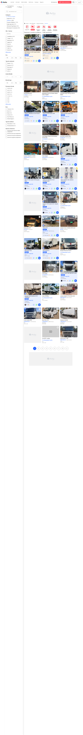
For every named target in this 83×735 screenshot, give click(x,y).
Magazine (41, 2)
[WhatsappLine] (36, 61)
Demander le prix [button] (48, 96)
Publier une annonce (65, 2)
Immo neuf (18, 2)
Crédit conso (31, 2)
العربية (79, 2)
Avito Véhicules (32, 23)
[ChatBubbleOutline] (33, 61)
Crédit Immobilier (24, 2)
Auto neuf (12, 2)
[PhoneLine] (39, 61)
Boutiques (36, 2)
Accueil (27, 23)
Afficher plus (8, 52)
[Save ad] (40, 36)
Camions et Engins (11, 16)
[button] (10, 76)
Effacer (20, 7)
